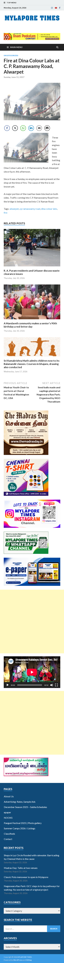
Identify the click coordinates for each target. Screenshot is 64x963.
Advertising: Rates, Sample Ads (19, 801)
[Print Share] (47, 128)
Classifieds (9, 833)
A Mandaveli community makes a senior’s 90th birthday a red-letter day (30, 325)
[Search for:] (32, 928)
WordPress (17, 960)
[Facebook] (59, 8)
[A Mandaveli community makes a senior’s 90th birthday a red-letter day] (32, 320)
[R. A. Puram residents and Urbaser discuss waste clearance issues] (32, 267)
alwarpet (14, 208)
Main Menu (16, 47)
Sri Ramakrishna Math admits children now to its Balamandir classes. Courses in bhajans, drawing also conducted (31, 364)
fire (5, 212)
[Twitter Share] (15, 128)
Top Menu (11, 2)
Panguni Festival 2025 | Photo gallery (23, 823)
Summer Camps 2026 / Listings (19, 828)
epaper (7, 812)
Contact (8, 839)
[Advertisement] (32, 621)
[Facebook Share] (7, 128)
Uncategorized (11, 55)
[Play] (7, 685)
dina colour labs (49, 208)
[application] (32, 672)
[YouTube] (56, 8)
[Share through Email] (39, 128)
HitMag (29, 960)
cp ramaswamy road (30, 208)
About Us (9, 796)
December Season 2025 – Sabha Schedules (25, 807)
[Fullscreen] (56, 685)
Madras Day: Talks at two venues (21, 867)
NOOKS (8, 817)
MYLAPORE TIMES (25, 957)
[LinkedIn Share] (31, 128)
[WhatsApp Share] (23, 128)
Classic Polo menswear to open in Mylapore (26, 877)
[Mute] (51, 685)
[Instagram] (52, 8)
